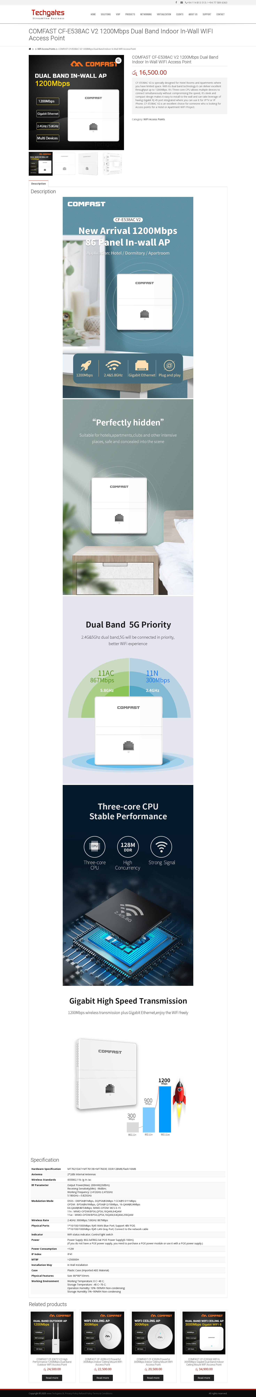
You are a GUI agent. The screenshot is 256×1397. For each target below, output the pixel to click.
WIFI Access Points (46, 48)
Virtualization (164, 14)
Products (130, 14)
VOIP (118, 14)
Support (207, 14)
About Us (193, 14)
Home (93, 14)
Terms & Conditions (102, 1393)
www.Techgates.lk (55, 1393)
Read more (52, 1377)
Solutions (106, 14)
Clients (179, 14)
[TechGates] (48, 14)
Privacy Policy (71, 1393)
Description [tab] (38, 183)
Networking (146, 14)
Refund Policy (85, 1393)
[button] (118, 60)
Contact (220, 14)
